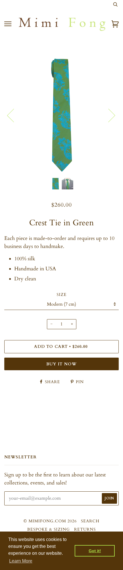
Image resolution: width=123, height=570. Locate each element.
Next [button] (108, 115)
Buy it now (61, 364)
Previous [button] (14, 115)
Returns (85, 529)
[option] (61, 115)
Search (90, 521)
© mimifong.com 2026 (50, 521)
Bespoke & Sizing (48, 529)
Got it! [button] (95, 550)
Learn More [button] (20, 561)
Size (62, 294)
